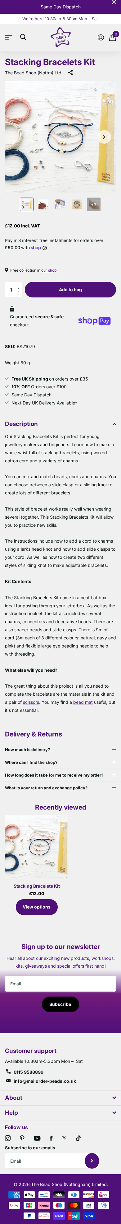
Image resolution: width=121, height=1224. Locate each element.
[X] (64, 1138)
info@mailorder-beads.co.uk (45, 1081)
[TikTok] (78, 1138)
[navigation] (27, 204)
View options (37, 906)
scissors (31, 702)
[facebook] (51, 1138)
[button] (20, 284)
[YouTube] (37, 1138)
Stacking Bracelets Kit (37, 886)
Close (114, 2)
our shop (48, 270)
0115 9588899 (28, 1072)
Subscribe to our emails (30, 1147)
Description (21, 423)
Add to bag (70, 289)
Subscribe (60, 1004)
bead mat (83, 702)
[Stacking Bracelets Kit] (36, 846)
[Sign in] (100, 37)
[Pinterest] (22, 1138)
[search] (23, 37)
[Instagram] (8, 1138)
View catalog (10, 37)
